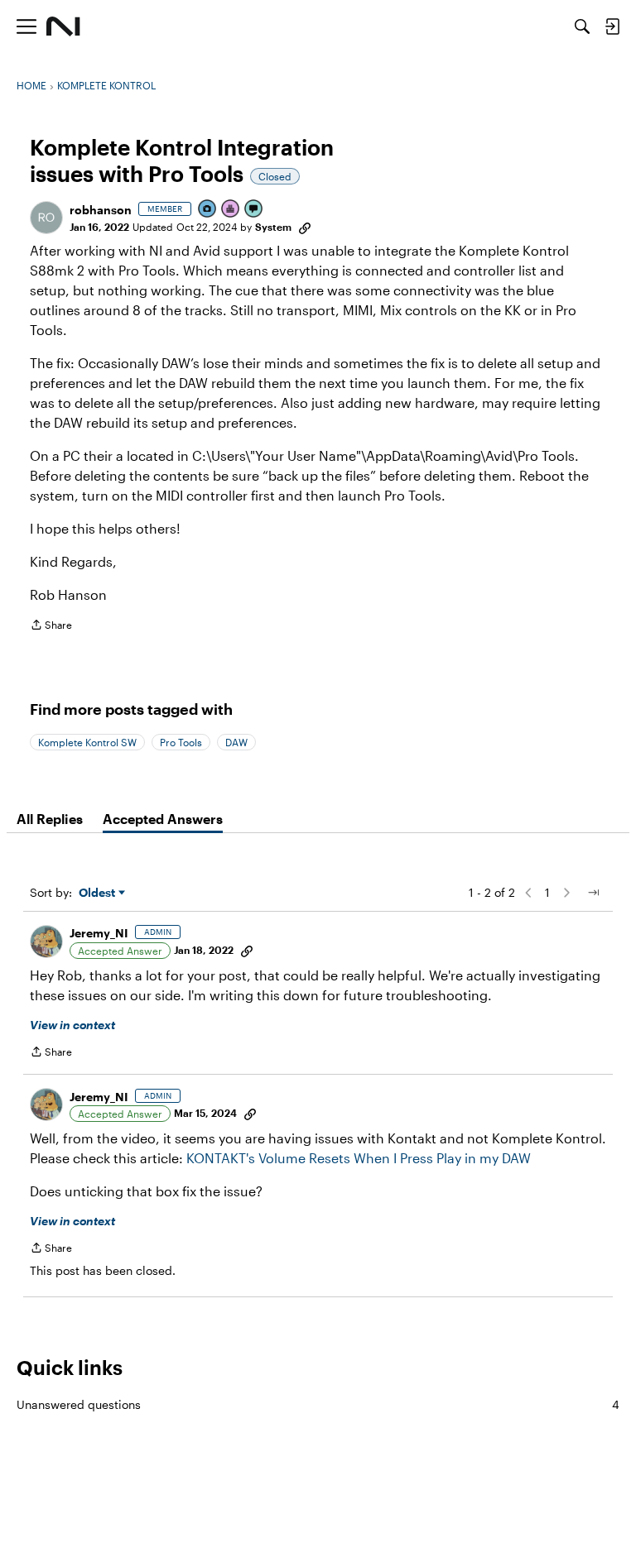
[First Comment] (254, 210)
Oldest (98, 893)
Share (51, 627)
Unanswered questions (318, 1404)
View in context (72, 1025)
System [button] (273, 226)
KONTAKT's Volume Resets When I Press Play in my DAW (358, 1158)
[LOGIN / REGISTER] (612, 26)
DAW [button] (236, 742)
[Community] (63, 26)
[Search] (582, 26)
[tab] (50, 819)
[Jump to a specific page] (593, 892)
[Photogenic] (208, 210)
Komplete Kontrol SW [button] (87, 742)
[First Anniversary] (231, 210)
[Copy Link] (305, 226)
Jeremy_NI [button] (99, 933)
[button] (46, 217)
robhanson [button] (101, 210)
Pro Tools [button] (181, 742)
